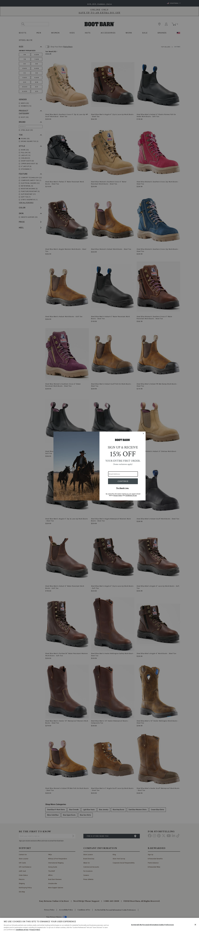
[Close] (195, 924)
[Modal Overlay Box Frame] (99, 466)
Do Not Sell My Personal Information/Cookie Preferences (152, 925)
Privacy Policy (34, 930)
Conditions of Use (22, 930)
